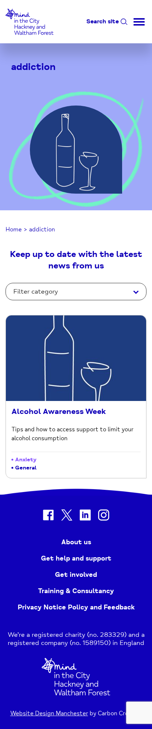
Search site (102, 21)
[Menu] (139, 21)
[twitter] (66, 516)
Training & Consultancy (76, 591)
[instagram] (103, 516)
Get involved (76, 575)
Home (14, 229)
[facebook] (48, 516)
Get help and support (76, 558)
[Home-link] (29, 38)
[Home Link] (76, 693)
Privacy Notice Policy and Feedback (76, 607)
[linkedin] (85, 516)
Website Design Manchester (49, 713)
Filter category (35, 291)
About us (76, 542)
